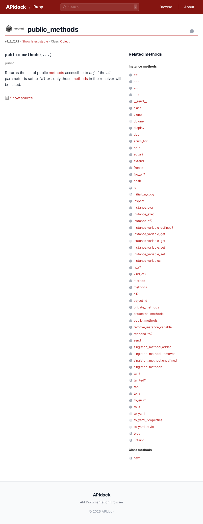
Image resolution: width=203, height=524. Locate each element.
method (139, 281)
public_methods (146, 320)
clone (138, 114)
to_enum (140, 400)
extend (139, 161)
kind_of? (140, 274)
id (135, 187)
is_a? (137, 267)
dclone (139, 121)
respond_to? (143, 334)
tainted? (140, 380)
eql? (137, 148)
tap (136, 387)
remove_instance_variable (153, 327)
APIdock (16, 7)
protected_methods (149, 314)
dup (136, 134)
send (137, 340)
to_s (137, 407)
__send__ (140, 101)
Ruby (38, 6)
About (189, 7)
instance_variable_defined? (153, 227)
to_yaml (139, 413)
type (137, 433)
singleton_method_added (153, 347)
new (137, 458)
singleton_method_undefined (155, 360)
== (136, 74)
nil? (136, 294)
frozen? (139, 174)
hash (137, 181)
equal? (138, 154)
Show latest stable (35, 41)
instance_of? (143, 221)
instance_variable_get (149, 234)
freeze (138, 168)
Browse (166, 7)
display (139, 128)
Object (65, 41)
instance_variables (147, 260)
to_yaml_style (144, 427)
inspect (139, 201)
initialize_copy (144, 194)
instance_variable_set (149, 247)
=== (137, 81)
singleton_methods (148, 367)
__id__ (138, 95)
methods (56, 72)
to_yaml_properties (148, 420)
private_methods (146, 307)
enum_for (141, 141)
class (137, 108)
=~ (136, 88)
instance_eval (143, 207)
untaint (139, 440)
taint (137, 373)
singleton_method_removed (155, 354)
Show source (21, 98)
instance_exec (144, 214)
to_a (137, 393)
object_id (140, 300)
